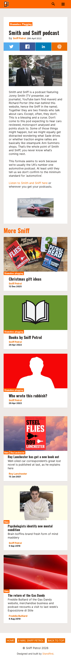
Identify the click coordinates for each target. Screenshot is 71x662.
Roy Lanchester (18, 452)
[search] (47, 4)
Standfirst (47, 653)
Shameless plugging (21, 24)
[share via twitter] (11, 46)
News (6, 452)
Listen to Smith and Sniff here (28, 183)
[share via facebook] (27, 46)
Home (10, 640)
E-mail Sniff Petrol (31, 640)
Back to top (56, 640)
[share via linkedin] (43, 46)
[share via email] (59, 46)
